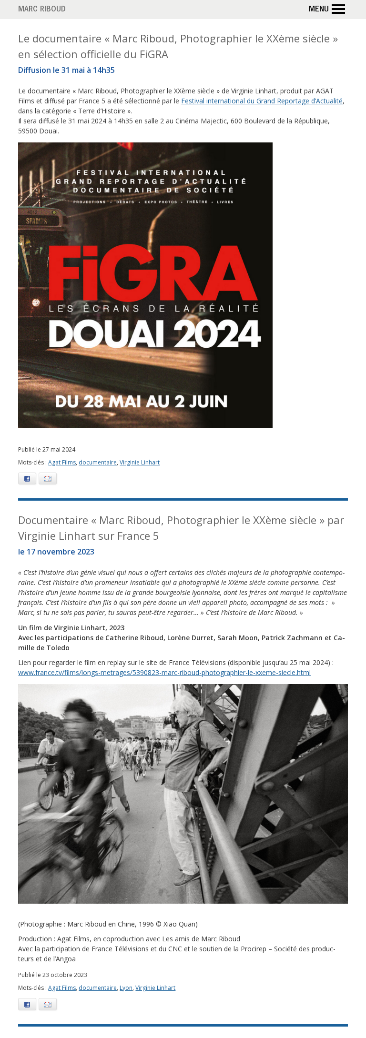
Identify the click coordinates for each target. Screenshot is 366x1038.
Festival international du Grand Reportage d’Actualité (262, 100)
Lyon (126, 988)
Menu (319, 10)
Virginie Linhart (140, 462)
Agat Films (62, 462)
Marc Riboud (42, 10)
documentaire (98, 462)
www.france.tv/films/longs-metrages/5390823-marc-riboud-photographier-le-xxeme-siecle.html (164, 672)
